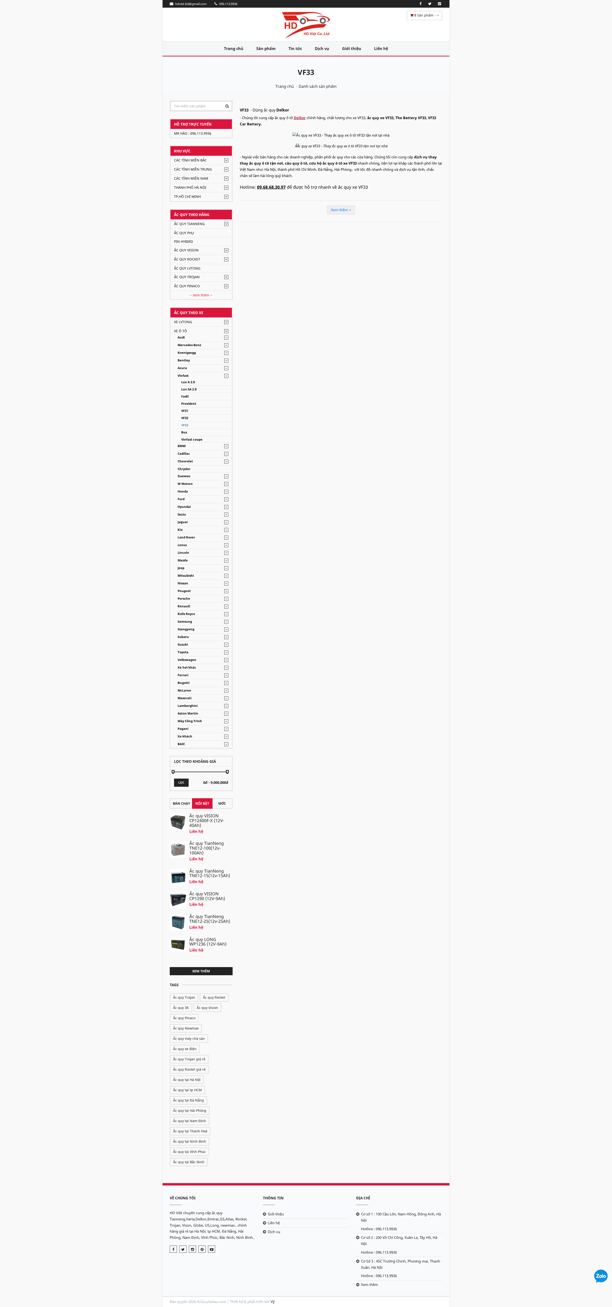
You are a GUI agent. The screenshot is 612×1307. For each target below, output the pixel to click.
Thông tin (273, 1198)
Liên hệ (381, 48)
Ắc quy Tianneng (189, 224)
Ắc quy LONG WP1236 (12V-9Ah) (207, 941)
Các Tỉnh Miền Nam (191, 178)
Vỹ (273, 1301)
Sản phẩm (266, 48)
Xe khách (185, 736)
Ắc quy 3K (181, 1007)
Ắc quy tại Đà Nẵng (188, 1100)
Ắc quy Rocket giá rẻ (189, 1069)
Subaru (183, 637)
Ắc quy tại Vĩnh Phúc (189, 1151)
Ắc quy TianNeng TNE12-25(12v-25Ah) (209, 919)
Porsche (184, 598)
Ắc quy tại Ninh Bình (189, 1141)
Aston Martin (188, 713)
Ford (181, 499)
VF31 (184, 411)
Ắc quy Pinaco (187, 286)
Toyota (183, 652)
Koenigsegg (187, 352)
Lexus (182, 545)
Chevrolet (185, 461)
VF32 (184, 418)
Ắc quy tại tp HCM (187, 1090)
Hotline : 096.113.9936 (379, 1228)
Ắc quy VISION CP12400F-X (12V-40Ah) (206, 820)
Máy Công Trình (190, 721)
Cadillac (184, 453)
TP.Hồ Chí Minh (187, 196)
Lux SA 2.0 (189, 389)
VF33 (306, 72)
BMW (182, 446)
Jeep (181, 568)
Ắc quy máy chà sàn (189, 1038)
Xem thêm (201, 971)
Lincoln (183, 552)
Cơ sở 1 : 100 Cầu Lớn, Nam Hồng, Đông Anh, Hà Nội (401, 1217)
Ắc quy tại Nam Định (189, 1121)
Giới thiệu (351, 48)
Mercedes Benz (189, 345)
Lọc (181, 783)
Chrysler (184, 469)
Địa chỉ (363, 1198)
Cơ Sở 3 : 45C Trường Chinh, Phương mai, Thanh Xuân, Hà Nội (400, 1264)
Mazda (183, 560)
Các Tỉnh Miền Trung (193, 169)
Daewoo (184, 476)
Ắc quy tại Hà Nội (187, 1079)
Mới (221, 803)
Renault (184, 606)
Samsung (185, 621)
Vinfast (183, 375)
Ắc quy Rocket (187, 259)
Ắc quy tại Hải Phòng (189, 1110)
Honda (183, 491)
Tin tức (295, 48)
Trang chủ (233, 48)
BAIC (181, 744)
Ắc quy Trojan (187, 277)
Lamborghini (188, 706)
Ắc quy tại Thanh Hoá (190, 1131)
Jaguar (183, 522)
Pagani (183, 729)
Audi (181, 337)
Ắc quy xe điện (185, 1049)
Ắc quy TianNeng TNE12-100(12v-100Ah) (206, 848)
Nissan (183, 583)
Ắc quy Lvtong (187, 268)
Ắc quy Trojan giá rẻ (189, 1059)
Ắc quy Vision (186, 250)
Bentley (184, 360)
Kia (180, 530)
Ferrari (183, 675)
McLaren (184, 690)
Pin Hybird (183, 241)
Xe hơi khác (187, 667)
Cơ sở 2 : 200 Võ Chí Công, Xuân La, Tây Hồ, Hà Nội (399, 1240)
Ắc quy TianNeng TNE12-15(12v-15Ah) (209, 873)
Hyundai (184, 507)
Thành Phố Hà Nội (190, 187)
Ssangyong (186, 629)
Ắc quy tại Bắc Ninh (188, 1162)
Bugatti (184, 683)
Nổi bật (202, 803)
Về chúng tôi (183, 1198)
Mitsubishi (186, 575)
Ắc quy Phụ (184, 233)
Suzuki (183, 644)
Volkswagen (187, 660)
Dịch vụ (322, 48)
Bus (184, 432)
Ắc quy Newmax (186, 1028)
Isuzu (182, 514)
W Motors (185, 484)
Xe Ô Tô (180, 331)
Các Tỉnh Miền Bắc (190, 160)
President (188, 403)
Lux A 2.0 (188, 382)
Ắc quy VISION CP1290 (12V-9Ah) (207, 896)
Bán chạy (181, 803)
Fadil (185, 396)
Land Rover (186, 537)
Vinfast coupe (191, 439)
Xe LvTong (183, 322)
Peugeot (184, 591)
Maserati (184, 698)
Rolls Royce (186, 614)
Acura (182, 368)
